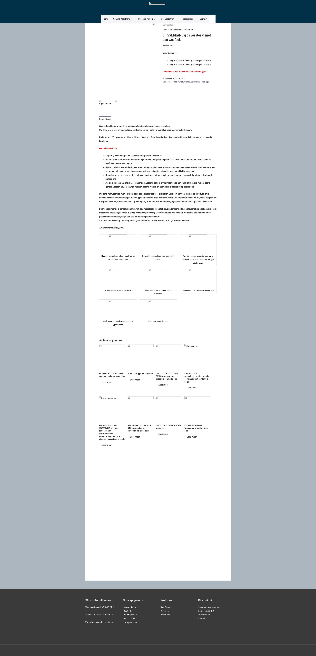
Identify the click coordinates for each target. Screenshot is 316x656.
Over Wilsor (165, 607)
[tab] (105, 119)
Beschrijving (105, 119)
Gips (165, 29)
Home (105, 19)
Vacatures (165, 614)
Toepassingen (186, 19)
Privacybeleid (204, 614)
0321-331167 (130, 618)
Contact (203, 19)
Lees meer (106, 382)
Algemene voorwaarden (209, 607)
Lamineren (188, 29)
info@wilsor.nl (130, 622)
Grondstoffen (167, 19)
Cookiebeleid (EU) (206, 611)
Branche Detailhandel (122, 19)
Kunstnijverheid (175, 29)
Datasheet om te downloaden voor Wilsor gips (184, 71)
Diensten (164, 611)
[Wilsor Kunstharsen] (157, 6)
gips (207, 82)
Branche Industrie (146, 19)
